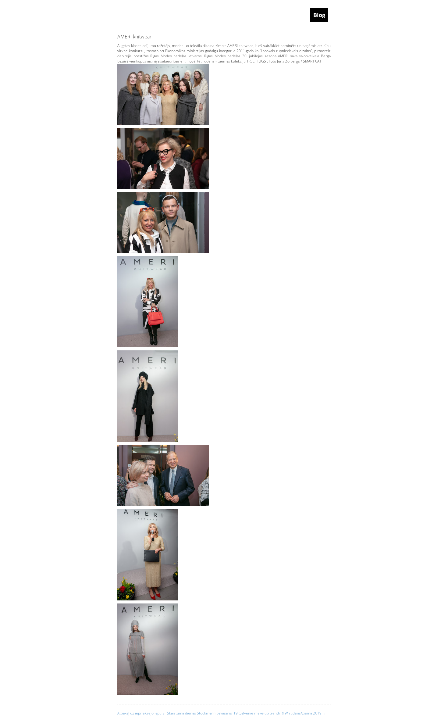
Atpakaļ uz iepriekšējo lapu (139, 713)
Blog (319, 15)
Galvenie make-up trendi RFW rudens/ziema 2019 (282, 713)
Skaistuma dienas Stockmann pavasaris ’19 (200, 713)
